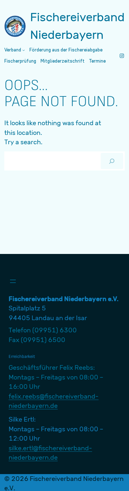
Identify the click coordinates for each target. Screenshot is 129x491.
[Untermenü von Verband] (23, 50)
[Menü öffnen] (13, 281)
